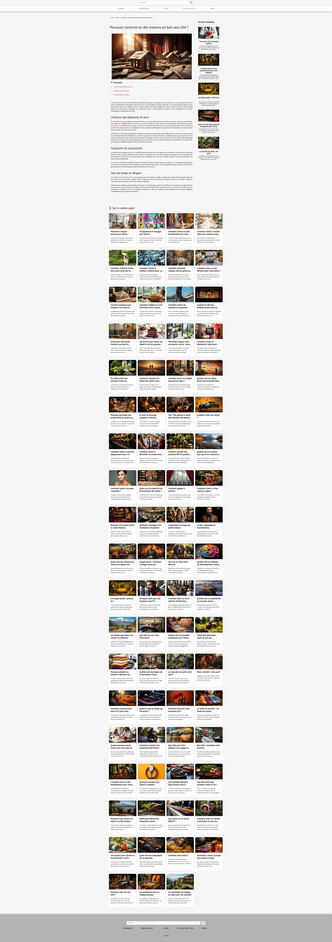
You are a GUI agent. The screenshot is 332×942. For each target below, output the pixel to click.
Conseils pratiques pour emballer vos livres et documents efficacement (121, 307)
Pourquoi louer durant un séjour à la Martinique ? (122, 819)
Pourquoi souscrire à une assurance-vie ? (179, 709)
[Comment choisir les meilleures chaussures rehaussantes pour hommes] (180, 294)
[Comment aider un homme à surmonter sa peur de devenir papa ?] (209, 808)
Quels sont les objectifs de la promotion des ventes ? (150, 489)
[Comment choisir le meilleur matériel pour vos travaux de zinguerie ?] (151, 257)
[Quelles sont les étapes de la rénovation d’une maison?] (151, 661)
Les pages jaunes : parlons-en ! (208, 98)
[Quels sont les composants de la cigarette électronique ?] (151, 845)
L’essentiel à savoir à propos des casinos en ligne (209, 856)
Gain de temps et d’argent (121, 95)
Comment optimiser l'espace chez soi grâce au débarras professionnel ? (179, 271)
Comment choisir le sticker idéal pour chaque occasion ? (208, 234)
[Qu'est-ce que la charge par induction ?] (151, 698)
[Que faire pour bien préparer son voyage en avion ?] (180, 735)
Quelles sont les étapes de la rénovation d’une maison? (150, 674)
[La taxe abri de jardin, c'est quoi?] (208, 143)
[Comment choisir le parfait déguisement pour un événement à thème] (122, 441)
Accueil (112, 18)
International (144, 8)
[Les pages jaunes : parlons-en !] (208, 89)
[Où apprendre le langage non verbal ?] (151, 221)
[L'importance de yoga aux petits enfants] (180, 514)
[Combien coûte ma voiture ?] (209, 404)
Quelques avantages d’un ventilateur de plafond (150, 526)
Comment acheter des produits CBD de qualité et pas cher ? (179, 454)
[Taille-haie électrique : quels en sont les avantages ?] (209, 624)
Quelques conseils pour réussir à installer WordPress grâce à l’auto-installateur (150, 786)
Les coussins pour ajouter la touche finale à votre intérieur (122, 858)
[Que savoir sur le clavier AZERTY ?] (180, 808)
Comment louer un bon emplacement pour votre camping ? (209, 70)
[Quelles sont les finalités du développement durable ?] (209, 551)
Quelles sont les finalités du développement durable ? (209, 564)
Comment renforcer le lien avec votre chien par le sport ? (122, 271)
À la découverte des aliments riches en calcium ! (119, 381)
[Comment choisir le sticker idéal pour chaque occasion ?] (209, 221)
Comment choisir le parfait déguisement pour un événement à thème (122, 454)
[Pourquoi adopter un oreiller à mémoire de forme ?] (122, 661)
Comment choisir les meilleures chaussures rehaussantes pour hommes (180, 307)
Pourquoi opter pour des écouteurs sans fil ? (149, 599)
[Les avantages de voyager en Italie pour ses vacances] (180, 881)
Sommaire (117, 82)
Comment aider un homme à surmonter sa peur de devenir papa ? (208, 821)
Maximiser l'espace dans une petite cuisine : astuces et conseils (180, 344)
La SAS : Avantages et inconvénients (206, 526)
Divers (212, 8)
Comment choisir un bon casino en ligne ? (207, 489)
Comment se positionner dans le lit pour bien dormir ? (121, 711)
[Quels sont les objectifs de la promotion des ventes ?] (151, 478)
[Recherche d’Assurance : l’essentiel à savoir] (151, 808)
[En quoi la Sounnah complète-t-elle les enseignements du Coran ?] (151, 404)
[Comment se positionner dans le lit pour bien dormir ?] (122, 698)
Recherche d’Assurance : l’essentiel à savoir (149, 819)
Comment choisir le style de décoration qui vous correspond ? (179, 234)
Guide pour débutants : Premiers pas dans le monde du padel (121, 344)
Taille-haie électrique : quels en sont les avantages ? (207, 638)
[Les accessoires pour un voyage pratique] (151, 881)
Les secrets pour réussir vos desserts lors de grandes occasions (151, 344)
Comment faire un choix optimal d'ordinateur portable (178, 601)
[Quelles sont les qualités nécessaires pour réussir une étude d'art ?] (180, 624)
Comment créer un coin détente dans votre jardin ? (209, 269)
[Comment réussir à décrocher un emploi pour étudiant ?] (151, 441)
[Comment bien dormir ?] (180, 845)
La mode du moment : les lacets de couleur (208, 709)
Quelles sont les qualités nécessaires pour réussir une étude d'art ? (179, 638)
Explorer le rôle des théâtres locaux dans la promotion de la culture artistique (207, 309)
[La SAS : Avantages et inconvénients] (209, 514)
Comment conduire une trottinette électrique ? (149, 746)
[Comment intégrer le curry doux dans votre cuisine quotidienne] (151, 294)
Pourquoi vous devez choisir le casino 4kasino (122, 526)
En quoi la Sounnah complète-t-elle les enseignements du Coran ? (150, 417)
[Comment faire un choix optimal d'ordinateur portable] (180, 588)
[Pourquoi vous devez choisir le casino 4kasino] (122, 514)
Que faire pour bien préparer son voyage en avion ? (178, 748)
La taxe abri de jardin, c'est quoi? (208, 152)
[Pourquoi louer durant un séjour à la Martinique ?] (122, 808)
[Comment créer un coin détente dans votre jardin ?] (209, 257)
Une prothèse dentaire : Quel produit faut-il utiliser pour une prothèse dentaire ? (179, 786)
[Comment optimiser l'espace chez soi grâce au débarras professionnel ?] (180, 257)
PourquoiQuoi (115, 126)
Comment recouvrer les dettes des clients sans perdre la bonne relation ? (150, 381)
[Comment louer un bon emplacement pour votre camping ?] (208, 60)
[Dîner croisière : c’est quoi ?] (209, 661)
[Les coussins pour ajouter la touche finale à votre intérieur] (122, 845)
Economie (120, 8)
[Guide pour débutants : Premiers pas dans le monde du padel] (122, 331)
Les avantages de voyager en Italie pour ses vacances (179, 893)
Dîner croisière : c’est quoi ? (208, 672)
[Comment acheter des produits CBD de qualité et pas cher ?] (180, 441)
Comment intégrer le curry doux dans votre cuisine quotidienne (150, 307)
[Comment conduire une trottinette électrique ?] (151, 735)
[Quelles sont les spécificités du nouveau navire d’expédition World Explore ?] (209, 588)
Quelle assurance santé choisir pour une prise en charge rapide (121, 748)
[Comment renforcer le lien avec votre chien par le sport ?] (122, 257)
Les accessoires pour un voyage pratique (149, 893)
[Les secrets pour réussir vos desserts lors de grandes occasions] (151, 331)
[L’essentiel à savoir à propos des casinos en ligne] (209, 845)
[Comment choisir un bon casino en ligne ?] (209, 478)
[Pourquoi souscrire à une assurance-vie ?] (180, 698)
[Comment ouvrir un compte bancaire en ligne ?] (180, 368)
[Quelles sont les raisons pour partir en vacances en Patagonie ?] (209, 441)
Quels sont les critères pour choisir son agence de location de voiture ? (122, 564)
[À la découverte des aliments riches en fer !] (209, 771)
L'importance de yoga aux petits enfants (179, 526)
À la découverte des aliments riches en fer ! (207, 783)
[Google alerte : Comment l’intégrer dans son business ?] (151, 551)
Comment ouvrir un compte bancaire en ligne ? (180, 379)
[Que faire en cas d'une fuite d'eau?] (151, 624)
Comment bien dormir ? (178, 855)
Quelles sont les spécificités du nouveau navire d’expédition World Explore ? (209, 602)
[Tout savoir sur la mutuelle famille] (208, 33)
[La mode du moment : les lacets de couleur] (209, 698)
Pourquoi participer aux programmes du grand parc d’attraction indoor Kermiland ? (122, 419)
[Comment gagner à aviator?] (180, 478)
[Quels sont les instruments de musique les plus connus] (208, 116)
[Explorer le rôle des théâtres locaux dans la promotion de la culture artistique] (209, 294)
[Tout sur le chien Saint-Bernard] (180, 551)
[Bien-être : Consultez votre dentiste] (209, 735)
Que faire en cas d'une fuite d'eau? (149, 636)
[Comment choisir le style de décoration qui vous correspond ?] (180, 221)
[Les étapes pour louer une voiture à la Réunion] (122, 624)
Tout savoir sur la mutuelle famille (208, 42)
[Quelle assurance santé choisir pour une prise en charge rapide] (122, 735)
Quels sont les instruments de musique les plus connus (208, 125)
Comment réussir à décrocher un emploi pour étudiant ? (150, 454)
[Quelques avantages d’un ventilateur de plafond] (151, 514)
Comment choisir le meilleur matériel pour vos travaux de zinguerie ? (151, 271)
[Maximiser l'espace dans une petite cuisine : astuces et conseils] (180, 331)
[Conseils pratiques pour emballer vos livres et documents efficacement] (122, 294)
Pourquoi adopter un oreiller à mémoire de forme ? (120, 674)
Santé (166, 8)
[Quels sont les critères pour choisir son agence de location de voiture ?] (122, 551)
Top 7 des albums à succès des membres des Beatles (179, 416)
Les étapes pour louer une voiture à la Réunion (122, 636)
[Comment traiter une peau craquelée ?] (122, 478)
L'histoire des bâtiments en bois (123, 87)
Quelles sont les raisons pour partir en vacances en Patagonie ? (208, 454)
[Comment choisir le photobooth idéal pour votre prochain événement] (209, 331)
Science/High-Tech (189, 8)
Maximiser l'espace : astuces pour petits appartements (119, 234)
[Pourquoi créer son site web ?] (122, 881)
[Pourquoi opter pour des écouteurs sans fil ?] (151, 588)
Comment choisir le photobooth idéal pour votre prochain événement (208, 344)
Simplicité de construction (121, 91)
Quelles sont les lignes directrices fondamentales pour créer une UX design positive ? (208, 382)
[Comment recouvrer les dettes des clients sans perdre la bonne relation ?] (151, 368)
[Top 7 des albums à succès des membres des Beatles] (180, 404)
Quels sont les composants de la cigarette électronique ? (150, 858)
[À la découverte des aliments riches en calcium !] (122, 368)
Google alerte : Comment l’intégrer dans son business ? (150, 564)
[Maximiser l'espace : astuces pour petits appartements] (122, 221)
